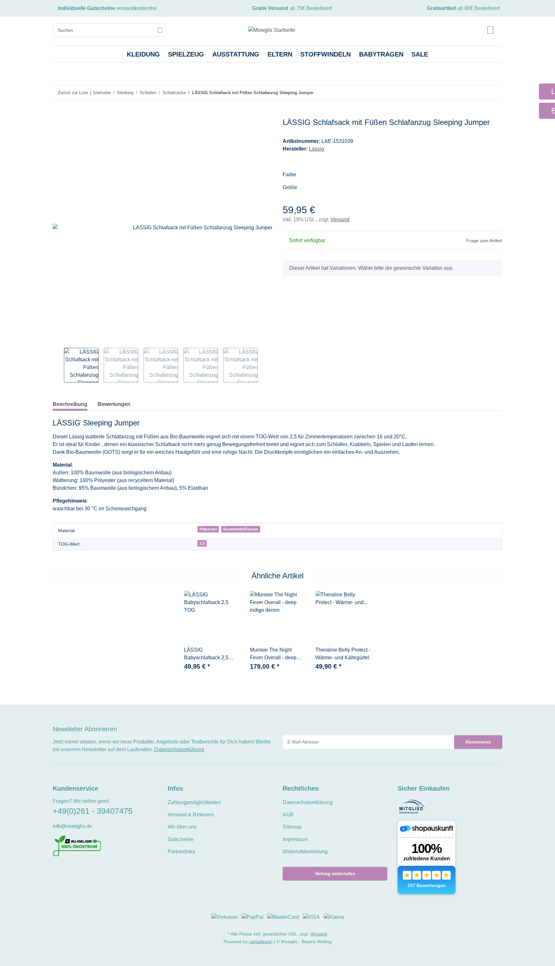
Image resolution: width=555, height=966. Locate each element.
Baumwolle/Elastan (240, 529)
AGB (288, 814)
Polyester (208, 529)
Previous (58, 365)
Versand (339, 219)
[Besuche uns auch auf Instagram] (78, 870)
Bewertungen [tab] (114, 404)
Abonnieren (478, 741)
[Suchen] (160, 30)
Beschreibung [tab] (70, 404)
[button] (490, 30)
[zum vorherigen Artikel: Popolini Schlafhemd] (482, 93)
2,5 (202, 543)
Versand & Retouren (191, 814)
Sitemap (292, 827)
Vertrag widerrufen (335, 873)
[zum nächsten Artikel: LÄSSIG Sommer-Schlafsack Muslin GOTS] (495, 93)
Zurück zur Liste (73, 92)
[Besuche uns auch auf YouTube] (67, 870)
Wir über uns (182, 827)
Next (263, 365)
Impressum (295, 839)
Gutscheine (181, 839)
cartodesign (261, 941)
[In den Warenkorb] (58, 114)
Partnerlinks (181, 851)
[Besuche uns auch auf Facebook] (57, 870)
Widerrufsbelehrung (305, 851)
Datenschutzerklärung (179, 749)
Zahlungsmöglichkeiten (194, 802)
